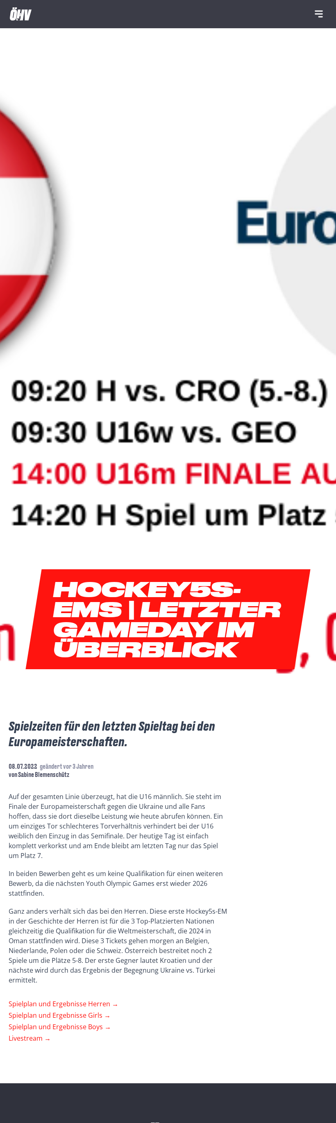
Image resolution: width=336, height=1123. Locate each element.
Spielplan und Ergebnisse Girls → (60, 1015)
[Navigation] (319, 14)
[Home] (21, 13)
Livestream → (30, 1038)
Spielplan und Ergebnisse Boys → (60, 1026)
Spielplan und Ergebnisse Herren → (63, 1003)
